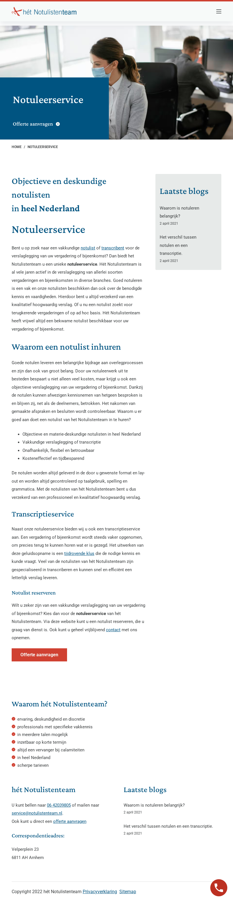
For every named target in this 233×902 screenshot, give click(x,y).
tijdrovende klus (79, 553)
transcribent (112, 248)
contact (113, 629)
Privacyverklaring (100, 891)
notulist (88, 248)
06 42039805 (59, 805)
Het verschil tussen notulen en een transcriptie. (178, 245)
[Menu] (218, 11)
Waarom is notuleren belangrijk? (154, 805)
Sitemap (127, 891)
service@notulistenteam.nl (37, 813)
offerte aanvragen (69, 821)
